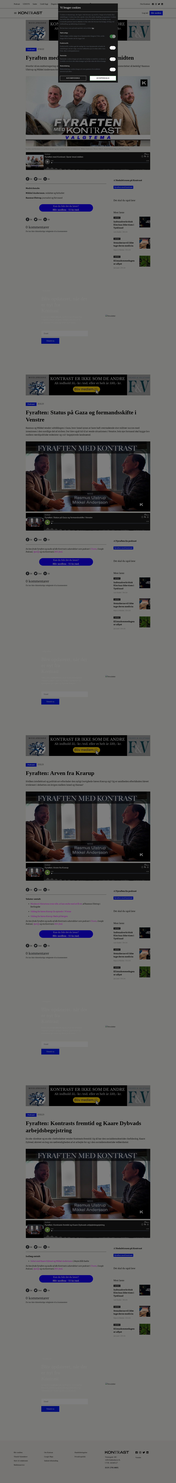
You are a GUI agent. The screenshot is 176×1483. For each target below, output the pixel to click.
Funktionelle (64, 43)
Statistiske (63, 55)
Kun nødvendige (73, 78)
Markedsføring (65, 66)
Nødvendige (64, 33)
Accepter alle (102, 78)
